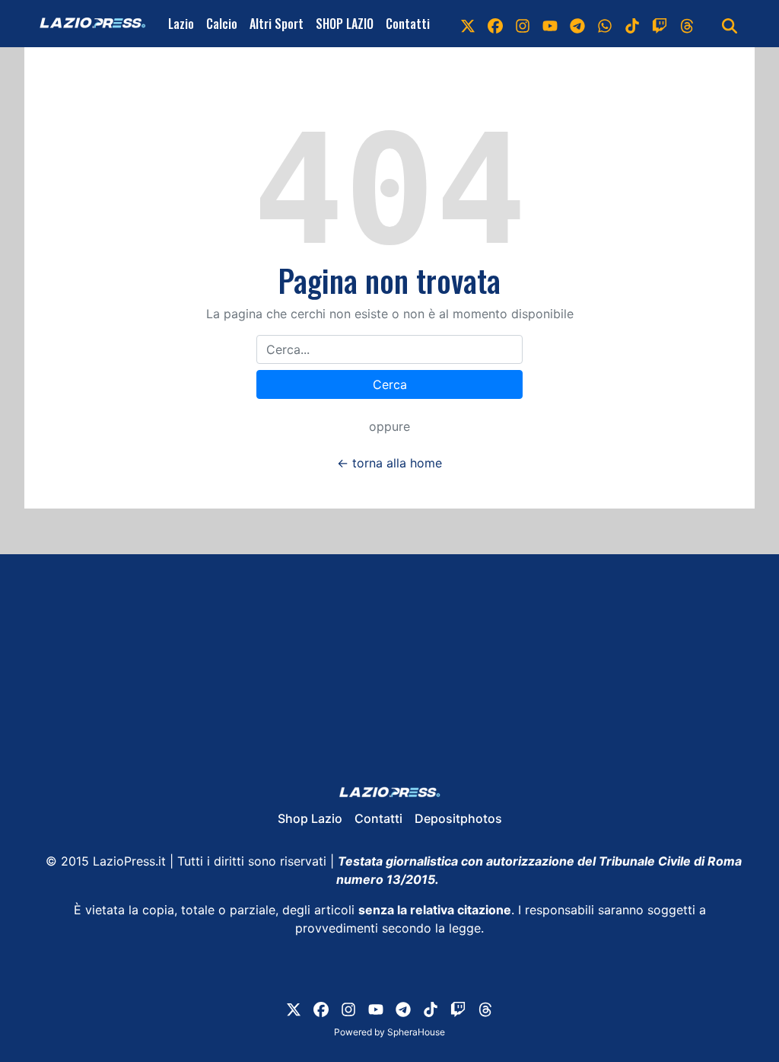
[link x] (468, 23)
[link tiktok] (632, 23)
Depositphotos (458, 818)
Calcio (221, 23)
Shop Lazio (310, 818)
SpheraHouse (416, 1032)
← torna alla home (389, 462)
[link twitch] (659, 23)
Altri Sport (277, 23)
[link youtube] (550, 23)
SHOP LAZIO (345, 23)
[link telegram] (577, 23)
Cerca (390, 384)
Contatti (408, 23)
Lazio (181, 23)
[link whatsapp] (604, 23)
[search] (729, 23)
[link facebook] (495, 23)
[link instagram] (522, 23)
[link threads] (687, 23)
